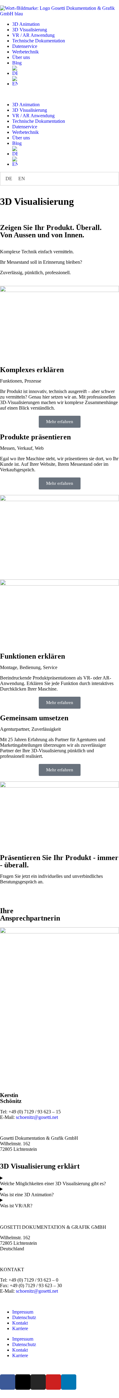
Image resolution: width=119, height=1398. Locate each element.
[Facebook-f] (7, 1382)
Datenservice (24, 46)
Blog (17, 62)
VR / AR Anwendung (33, 35)
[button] (59, 94)
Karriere (20, 1328)
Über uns (21, 57)
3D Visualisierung (29, 29)
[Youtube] (53, 1382)
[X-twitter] (23, 1382)
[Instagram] (38, 1382)
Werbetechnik (25, 51)
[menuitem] (65, 71)
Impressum (22, 1311)
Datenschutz (24, 1317)
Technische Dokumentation (38, 40)
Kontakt (20, 1323)
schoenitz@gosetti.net (37, 1117)
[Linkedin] (68, 1382)
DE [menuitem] (8, 178)
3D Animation (26, 24)
